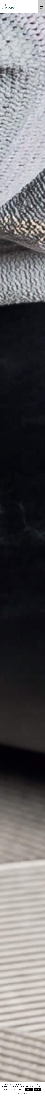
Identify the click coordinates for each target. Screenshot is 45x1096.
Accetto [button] (28, 1089)
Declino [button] (37, 1089)
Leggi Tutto (22, 1093)
